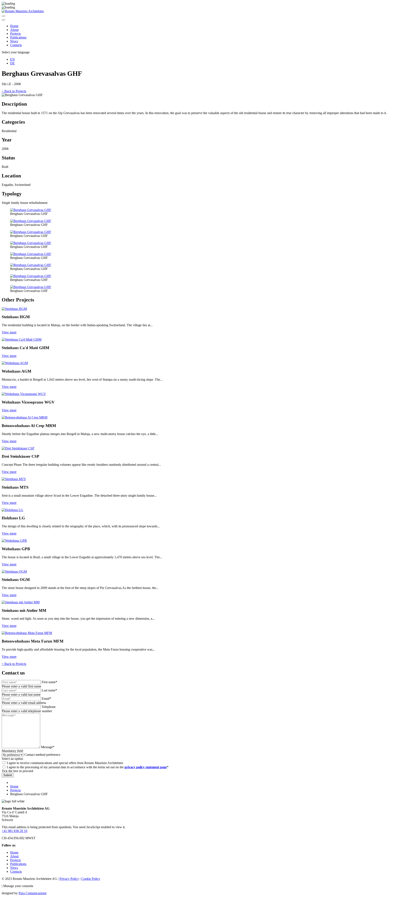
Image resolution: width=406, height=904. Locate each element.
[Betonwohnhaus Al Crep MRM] (24, 417)
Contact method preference (42, 754)
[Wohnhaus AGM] (15, 363)
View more (9, 332)
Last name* (49, 690)
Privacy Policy (69, 879)
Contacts (16, 45)
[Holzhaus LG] (12, 510)
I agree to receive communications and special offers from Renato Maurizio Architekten (65, 763)
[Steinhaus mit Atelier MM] (21, 602)
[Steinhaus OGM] (14, 571)
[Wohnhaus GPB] (14, 540)
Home (14, 26)
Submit (7, 775)
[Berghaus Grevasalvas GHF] (30, 210)
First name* (49, 682)
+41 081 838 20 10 (14, 831)
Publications (18, 37)
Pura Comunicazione (33, 893)
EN (12, 59)
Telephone (49, 707)
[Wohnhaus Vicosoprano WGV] (24, 394)
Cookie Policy (90, 879)
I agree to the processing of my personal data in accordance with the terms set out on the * (88, 767)
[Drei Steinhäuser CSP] (18, 448)
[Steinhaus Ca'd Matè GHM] (21, 339)
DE (12, 63)
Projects (15, 33)
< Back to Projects (14, 91)
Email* (46, 698)
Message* (47, 747)
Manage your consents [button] (18, 886)
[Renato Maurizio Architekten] (23, 11)
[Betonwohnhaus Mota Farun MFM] (27, 633)
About (14, 30)
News (14, 41)
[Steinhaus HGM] (14, 309)
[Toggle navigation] (3, 16)
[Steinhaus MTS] (14, 479)
